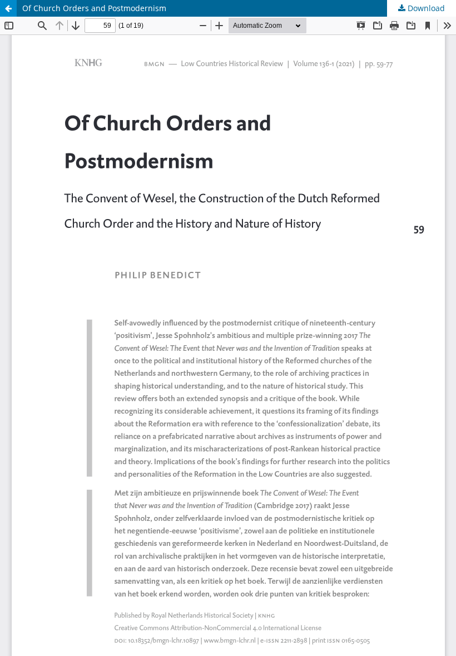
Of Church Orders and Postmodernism (94, 8)
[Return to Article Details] (8, 8)
